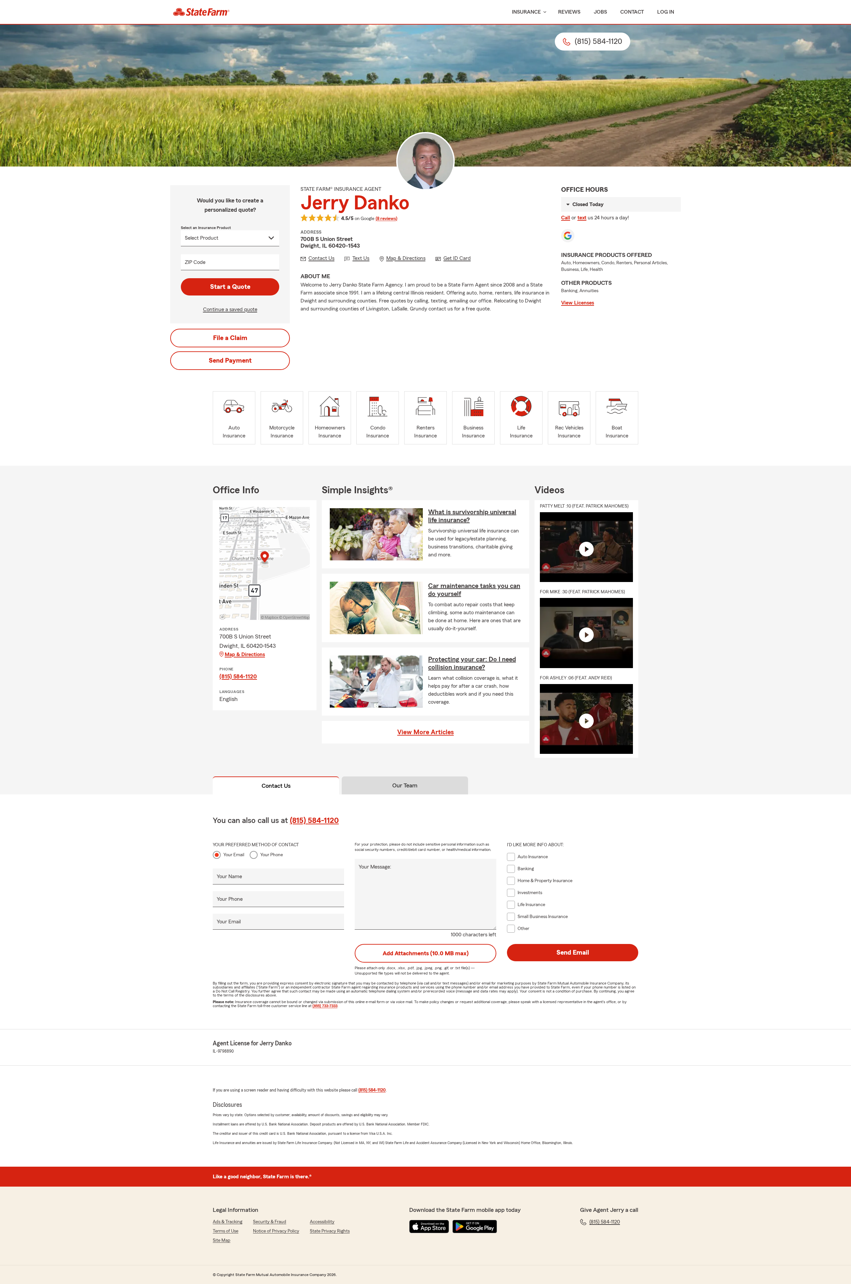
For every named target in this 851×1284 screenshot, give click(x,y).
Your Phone (271, 855)
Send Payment (230, 360)
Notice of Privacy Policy (276, 1231)
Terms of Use (225, 1231)
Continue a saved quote (230, 309)
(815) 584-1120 (238, 676)
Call (565, 217)
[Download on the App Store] (429, 1226)
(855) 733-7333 (324, 1006)
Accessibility (322, 1222)
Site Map (221, 1240)
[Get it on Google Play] (474, 1226)
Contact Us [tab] (276, 786)
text (581, 217)
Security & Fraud (269, 1222)
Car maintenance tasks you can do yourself (474, 590)
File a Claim (230, 338)
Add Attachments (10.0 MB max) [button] (426, 953)
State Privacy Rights (330, 1231)
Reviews (569, 12)
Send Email (572, 952)
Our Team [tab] (405, 785)
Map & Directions (245, 654)
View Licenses (577, 302)
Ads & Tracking (227, 1222)
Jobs (600, 12)
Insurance (526, 12)
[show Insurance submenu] (543, 12)
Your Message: (375, 867)
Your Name (229, 876)
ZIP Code (195, 262)
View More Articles (425, 732)
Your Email (233, 855)
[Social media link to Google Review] (567, 235)
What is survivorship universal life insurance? (472, 516)
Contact (632, 12)
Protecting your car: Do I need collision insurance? (472, 663)
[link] (201, 12)
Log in (665, 12)
